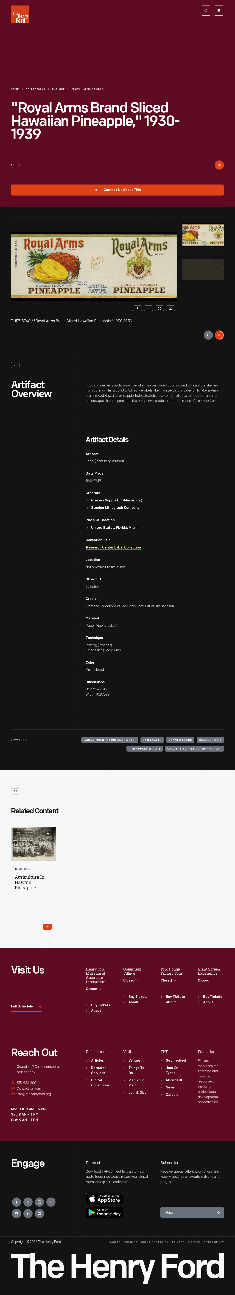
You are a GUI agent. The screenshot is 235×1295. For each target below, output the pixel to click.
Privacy (178, 1242)
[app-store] (104, 1198)
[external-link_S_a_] (37, 1083)
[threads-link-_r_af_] (39, 1202)
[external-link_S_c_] (37, 1094)
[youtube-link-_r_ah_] (16, 1213)
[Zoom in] (137, 308)
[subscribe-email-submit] (218, 1212)
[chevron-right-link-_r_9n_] (47, 927)
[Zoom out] (148, 308)
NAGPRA (115, 1242)
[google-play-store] (104, 1212)
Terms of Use (214, 1242)
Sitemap (194, 1242)
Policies (130, 1242)
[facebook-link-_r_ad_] (16, 1202)
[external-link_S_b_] (37, 1088)
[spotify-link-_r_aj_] (39, 1213)
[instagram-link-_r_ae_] (28, 1202)
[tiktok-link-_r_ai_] (28, 1213)
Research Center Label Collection (113, 547)
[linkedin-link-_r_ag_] (51, 1202)
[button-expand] (47, 833)
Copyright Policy (154, 1242)
